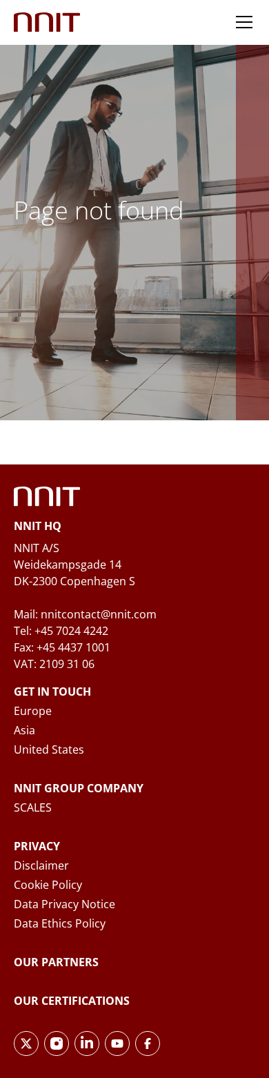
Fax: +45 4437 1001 (62, 647)
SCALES (33, 807)
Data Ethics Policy (60, 923)
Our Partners (56, 962)
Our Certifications (72, 1000)
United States (49, 749)
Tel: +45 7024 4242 (61, 630)
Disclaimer (41, 865)
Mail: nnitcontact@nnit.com (85, 614)
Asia (24, 730)
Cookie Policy (48, 884)
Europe (33, 710)
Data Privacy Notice (64, 904)
